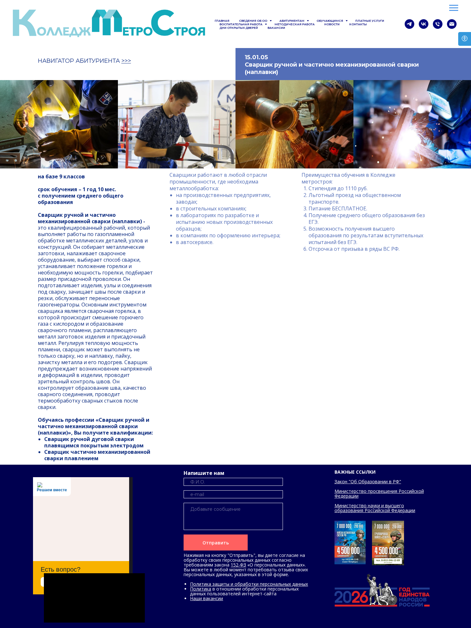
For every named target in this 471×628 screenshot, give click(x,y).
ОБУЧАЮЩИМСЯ (330, 20)
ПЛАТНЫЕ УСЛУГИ (369, 20)
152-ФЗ (238, 565)
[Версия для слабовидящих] (464, 39)
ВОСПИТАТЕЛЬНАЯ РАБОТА (241, 24)
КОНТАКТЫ (358, 24)
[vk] (423, 24)
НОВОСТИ (332, 24)
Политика (200, 589)
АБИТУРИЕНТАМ (292, 20)
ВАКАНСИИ (276, 27)
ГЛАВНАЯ (222, 20)
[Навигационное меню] (453, 8)
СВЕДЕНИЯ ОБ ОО (253, 20)
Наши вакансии (206, 598)
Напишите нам (204, 473)
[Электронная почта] (452, 24)
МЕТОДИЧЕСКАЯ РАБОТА (295, 24)
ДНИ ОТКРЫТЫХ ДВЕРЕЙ (238, 27)
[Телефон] (437, 24)
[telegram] (409, 24)
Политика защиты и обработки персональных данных (249, 584)
